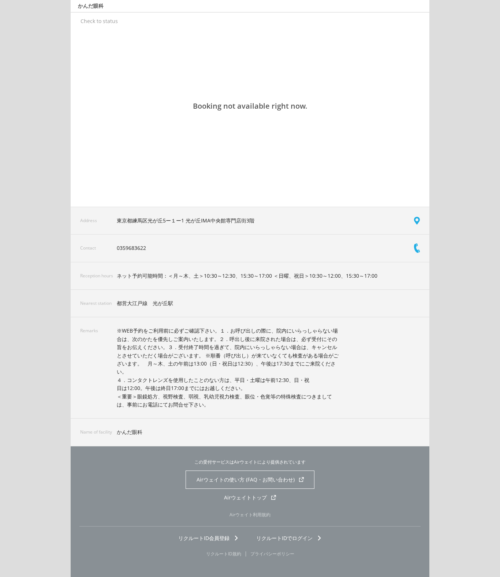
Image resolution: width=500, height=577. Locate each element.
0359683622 (131, 247)
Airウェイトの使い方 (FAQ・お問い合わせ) (246, 479)
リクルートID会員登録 (204, 538)
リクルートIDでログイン (284, 538)
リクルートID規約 (223, 554)
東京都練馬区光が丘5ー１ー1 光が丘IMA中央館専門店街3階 (185, 220)
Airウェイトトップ (245, 497)
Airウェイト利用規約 (250, 515)
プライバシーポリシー (272, 554)
